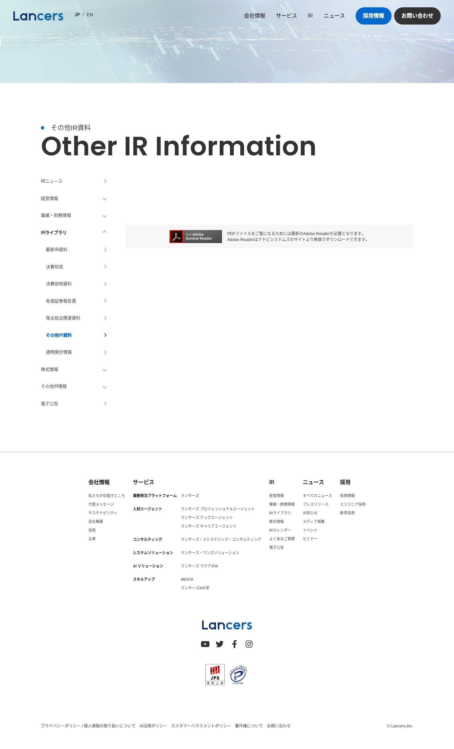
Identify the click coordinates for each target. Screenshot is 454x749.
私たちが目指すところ (106, 496)
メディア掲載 (314, 522)
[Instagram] (249, 644)
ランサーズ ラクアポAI (199, 566)
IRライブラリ (280, 513)
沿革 (92, 539)
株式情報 (276, 522)
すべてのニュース (317, 496)
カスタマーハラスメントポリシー (201, 726)
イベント (310, 530)
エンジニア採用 (353, 504)
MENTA (187, 579)
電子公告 (49, 403)
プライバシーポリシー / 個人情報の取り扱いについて (88, 726)
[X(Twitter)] (219, 644)
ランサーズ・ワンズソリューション (210, 553)
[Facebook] (234, 644)
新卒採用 (347, 513)
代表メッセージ (101, 504)
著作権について (249, 726)
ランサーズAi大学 (195, 588)
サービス (286, 16)
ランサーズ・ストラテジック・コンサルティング (221, 539)
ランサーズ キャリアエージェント (209, 526)
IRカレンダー (280, 530)
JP (77, 14)
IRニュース (51, 181)
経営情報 (276, 496)
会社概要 (95, 522)
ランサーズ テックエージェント (207, 518)
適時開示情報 (59, 352)
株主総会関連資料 (63, 317)
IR (310, 16)
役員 (92, 530)
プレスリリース (315, 504)
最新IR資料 (56, 249)
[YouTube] (205, 644)
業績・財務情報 (282, 504)
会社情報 (254, 16)
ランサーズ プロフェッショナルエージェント (218, 509)
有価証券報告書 (61, 300)
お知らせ (310, 513)
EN (90, 14)
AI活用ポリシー (153, 726)
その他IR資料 (59, 335)
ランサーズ (190, 496)
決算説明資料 (59, 283)
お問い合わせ (417, 16)
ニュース (334, 16)
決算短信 (54, 266)
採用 (345, 482)
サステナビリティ (103, 513)
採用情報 (373, 16)
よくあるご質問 (282, 539)
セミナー (310, 539)
